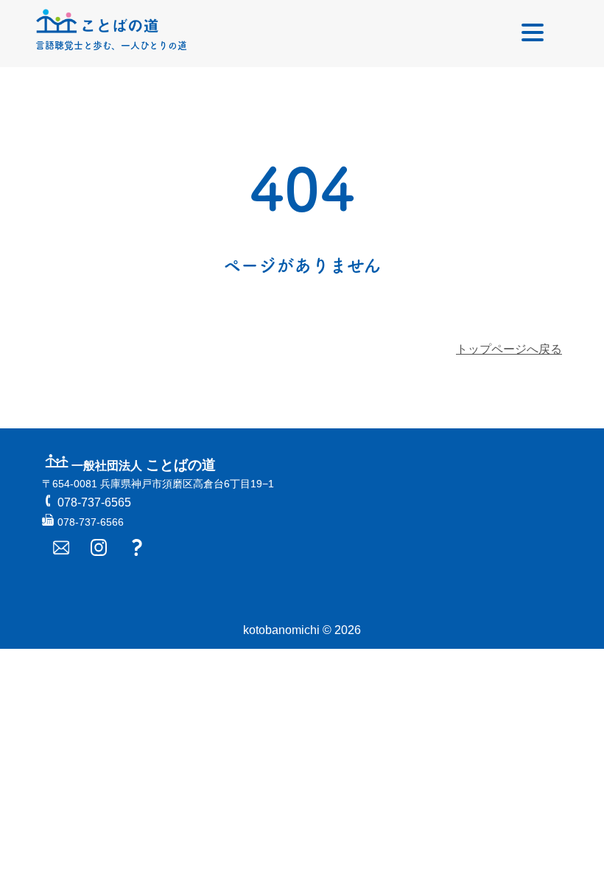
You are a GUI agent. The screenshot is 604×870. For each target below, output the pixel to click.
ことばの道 (143, 465)
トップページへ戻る (509, 349)
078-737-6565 (94, 502)
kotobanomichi (281, 630)
